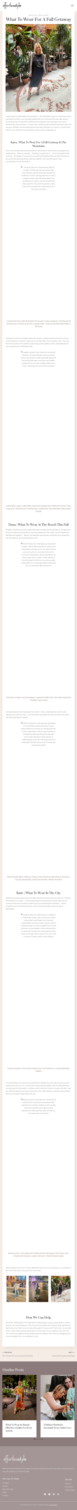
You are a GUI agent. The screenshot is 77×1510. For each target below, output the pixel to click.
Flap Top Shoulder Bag (23, 879)
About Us (68, 1484)
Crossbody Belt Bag (62, 1068)
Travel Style (32, 15)
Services (5, 1486)
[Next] (71, 1406)
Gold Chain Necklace (39, 879)
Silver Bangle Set (27, 1253)
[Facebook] (45, 1494)
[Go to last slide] (5, 1406)
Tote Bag (33, 700)
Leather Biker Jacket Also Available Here (36, 506)
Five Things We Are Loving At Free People (17, 1354)
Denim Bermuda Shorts (62, 697)
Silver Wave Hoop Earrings (32, 1068)
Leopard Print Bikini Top (44, 697)
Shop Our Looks (7, 1489)
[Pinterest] (58, 1494)
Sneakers (38, 1071)
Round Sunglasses (28, 697)
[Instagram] (49, 1494)
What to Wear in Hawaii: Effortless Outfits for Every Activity (19, 1428)
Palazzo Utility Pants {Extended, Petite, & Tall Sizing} (50, 877)
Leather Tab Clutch (38, 1256)
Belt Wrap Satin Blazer (15, 877)
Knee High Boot (54, 508)
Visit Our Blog (70, 1490)
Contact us (63, 1333)
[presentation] (19, 1397)
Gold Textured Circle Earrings (26, 508)
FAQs (4, 1492)
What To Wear (43, 15)
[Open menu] (72, 5)
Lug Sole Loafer (38, 323)
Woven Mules (43, 700)
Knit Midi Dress (48, 1068)
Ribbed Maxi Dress (58, 506)
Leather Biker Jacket (13, 506)
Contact (5, 1495)
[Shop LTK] (54, 1494)
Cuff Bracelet (43, 508)
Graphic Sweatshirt (14, 1068)
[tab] (34, 1439)
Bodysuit (28, 877)
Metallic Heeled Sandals (54, 1256)
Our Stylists (69, 1487)
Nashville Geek (53, 1505)
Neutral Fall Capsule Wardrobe (63, 1354)
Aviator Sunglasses (51, 321)
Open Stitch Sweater (13, 697)
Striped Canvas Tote (25, 323)
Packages (5, 1483)
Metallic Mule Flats (55, 879)
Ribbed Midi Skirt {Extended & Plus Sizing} (49, 1253)
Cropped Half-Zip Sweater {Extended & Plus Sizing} (24, 321)
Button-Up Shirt (14, 1253)
